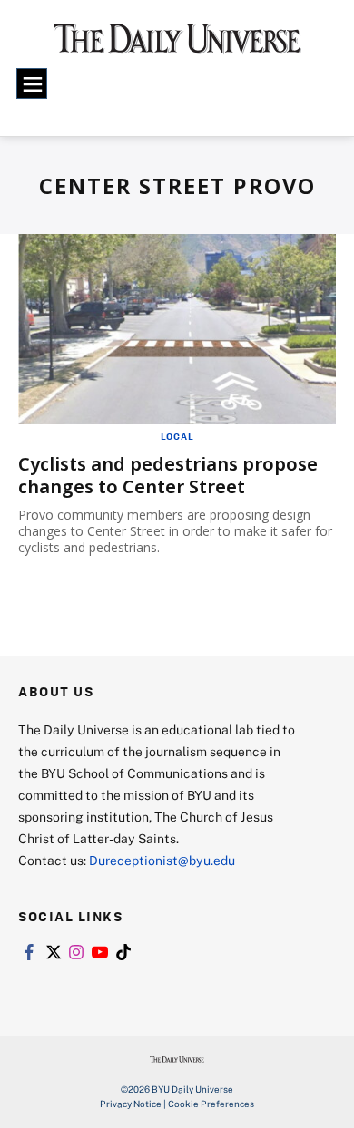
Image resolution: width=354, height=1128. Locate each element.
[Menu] (31, 83)
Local (177, 436)
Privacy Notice (131, 1103)
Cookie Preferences (211, 1103)
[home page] (177, 45)
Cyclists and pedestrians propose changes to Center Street (168, 475)
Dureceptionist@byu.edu (162, 860)
